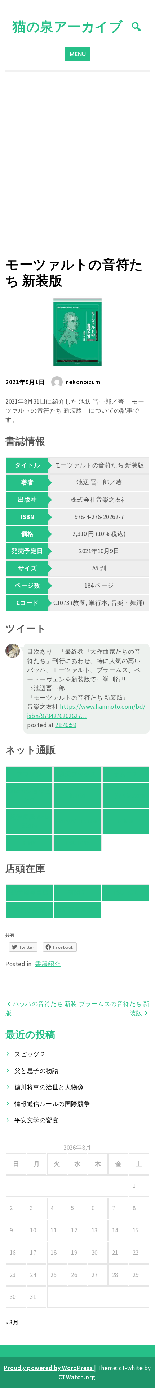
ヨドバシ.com (125, 795)
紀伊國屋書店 (30, 892)
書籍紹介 (48, 964)
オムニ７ (125, 774)
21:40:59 (65, 725)
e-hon (126, 821)
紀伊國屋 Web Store (29, 821)
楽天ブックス (77, 774)
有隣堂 (77, 892)
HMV (29, 843)
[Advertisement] (77, 164)
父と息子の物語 (36, 1071)
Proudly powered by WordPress (49, 1368)
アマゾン (29, 774)
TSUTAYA (77, 843)
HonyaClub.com (77, 821)
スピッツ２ (30, 1054)
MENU (78, 54)
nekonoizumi (84, 382)
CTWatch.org (77, 1377)
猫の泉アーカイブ (68, 26)
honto (77, 795)
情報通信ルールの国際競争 (52, 1104)
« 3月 (12, 1322)
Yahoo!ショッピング (29, 795)
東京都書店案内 (78, 910)
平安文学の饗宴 (36, 1120)
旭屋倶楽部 (30, 910)
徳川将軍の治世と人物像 (49, 1087)
